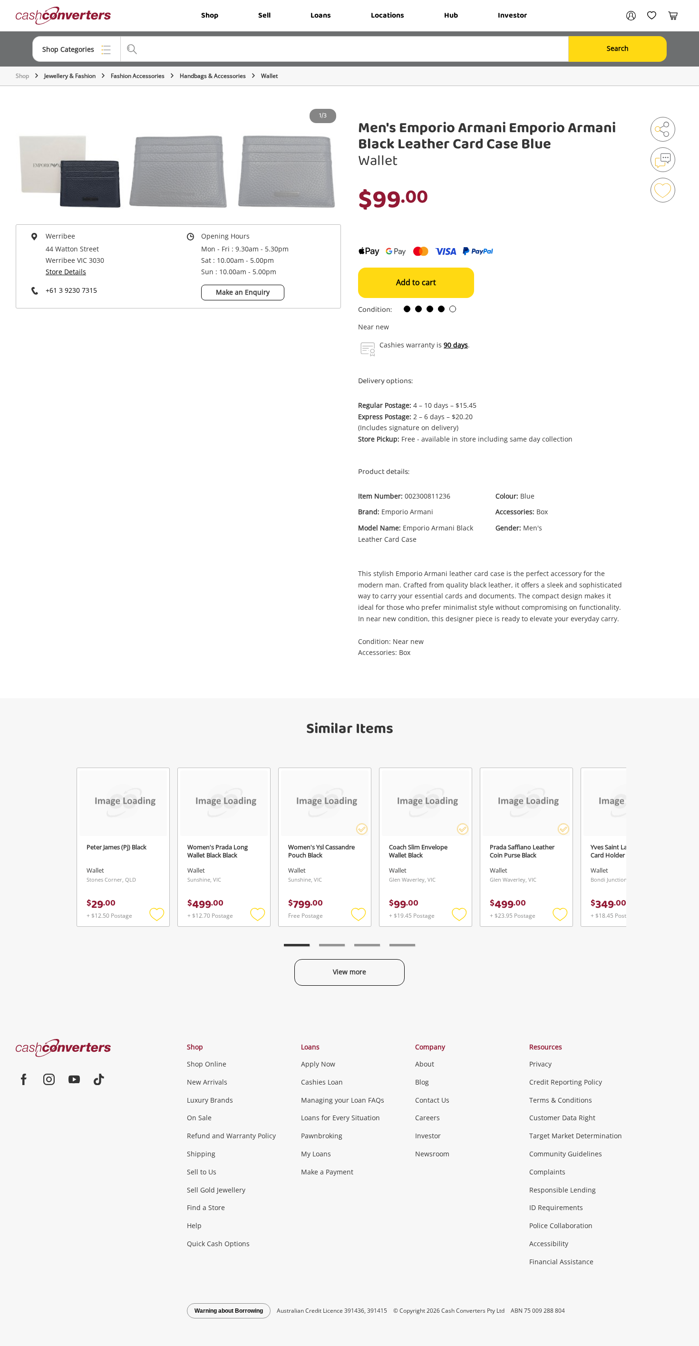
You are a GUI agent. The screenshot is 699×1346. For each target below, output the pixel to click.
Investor (512, 15)
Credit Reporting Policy (565, 1081)
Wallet (269, 76)
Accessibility (548, 1243)
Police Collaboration (560, 1225)
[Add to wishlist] (662, 190)
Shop (209, 15)
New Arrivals (207, 1081)
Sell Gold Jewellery (216, 1189)
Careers (427, 1117)
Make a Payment (327, 1171)
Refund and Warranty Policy (231, 1135)
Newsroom (432, 1153)
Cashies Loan (322, 1081)
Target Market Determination (575, 1135)
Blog (422, 1081)
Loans (321, 15)
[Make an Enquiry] (662, 159)
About (424, 1063)
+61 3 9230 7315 (71, 290)
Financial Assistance (561, 1261)
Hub (451, 15)
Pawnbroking (321, 1135)
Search (618, 48)
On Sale (199, 1117)
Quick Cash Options (218, 1243)
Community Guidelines (565, 1153)
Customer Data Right (562, 1117)
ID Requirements (556, 1207)
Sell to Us (201, 1171)
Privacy (540, 1063)
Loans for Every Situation (340, 1117)
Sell (264, 15)
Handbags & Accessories (213, 76)
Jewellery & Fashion (70, 76)
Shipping (201, 1153)
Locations (387, 15)
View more (349, 971)
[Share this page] (662, 129)
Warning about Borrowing (228, 1311)
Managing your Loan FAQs (342, 1100)
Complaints (547, 1171)
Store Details (66, 271)
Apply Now (318, 1063)
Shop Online (206, 1063)
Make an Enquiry (243, 292)
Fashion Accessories (138, 76)
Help (194, 1225)
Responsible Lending (562, 1189)
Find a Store (206, 1207)
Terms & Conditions (560, 1100)
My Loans (316, 1153)
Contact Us (432, 1100)
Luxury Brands (210, 1100)
